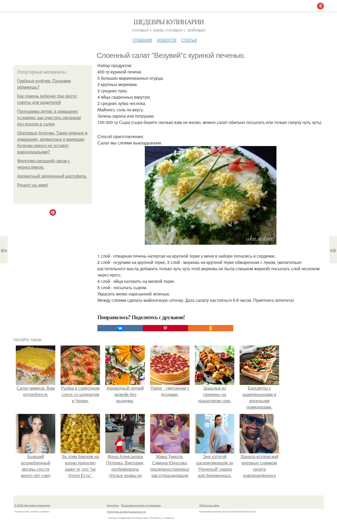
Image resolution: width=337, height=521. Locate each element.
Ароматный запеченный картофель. (52, 176)
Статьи (189, 39)
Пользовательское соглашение (141, 505)
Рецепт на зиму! (32, 185)
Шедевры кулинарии (168, 21)
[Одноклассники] (210, 328)
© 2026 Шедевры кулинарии (32, 505)
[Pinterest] (165, 328)
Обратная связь (209, 505)
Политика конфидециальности (126, 511)
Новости (166, 39)
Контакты (113, 505)
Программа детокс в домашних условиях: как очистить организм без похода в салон (49, 117)
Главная (142, 39)
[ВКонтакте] (120, 328)
